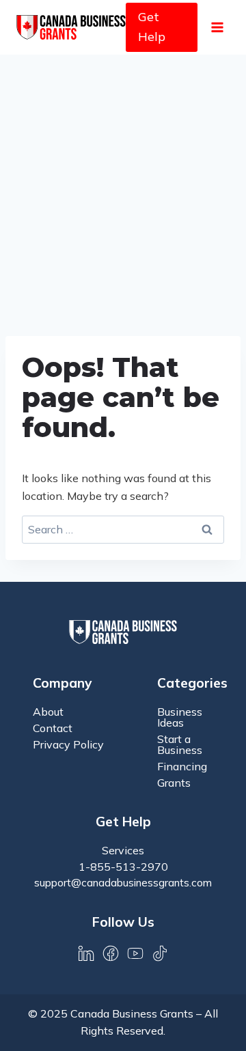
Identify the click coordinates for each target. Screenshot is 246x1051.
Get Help (151, 26)
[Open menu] (217, 27)
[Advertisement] (123, 184)
